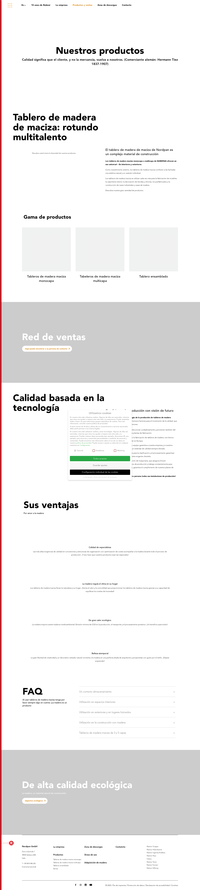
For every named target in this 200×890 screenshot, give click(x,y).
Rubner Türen (152, 862)
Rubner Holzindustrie (154, 850)
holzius (149, 859)
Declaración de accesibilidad (158, 885)
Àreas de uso (90, 854)
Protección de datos (135, 885)
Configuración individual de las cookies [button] (100, 472)
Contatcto (120, 847)
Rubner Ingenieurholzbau (156, 853)
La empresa (58, 847)
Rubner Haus (151, 856)
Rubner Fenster (152, 865)
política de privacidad (83, 443)
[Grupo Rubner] (182, 5)
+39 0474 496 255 (29, 863)
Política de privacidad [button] (100, 477)
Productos (58, 854)
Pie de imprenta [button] (112, 477)
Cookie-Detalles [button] (88, 477)
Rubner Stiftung (152, 868)
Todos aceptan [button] (100, 458)
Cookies (174, 885)
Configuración (85, 445)
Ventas (55, 869)
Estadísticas (100, 450)
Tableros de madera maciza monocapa (67, 859)
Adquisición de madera (95, 862)
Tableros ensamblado (61, 865)
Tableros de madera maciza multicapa (67, 862)
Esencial (80, 450)
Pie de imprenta (119, 885)
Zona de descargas (93, 847)
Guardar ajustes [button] (100, 465)
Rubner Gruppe (152, 846)
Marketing (121, 450)
